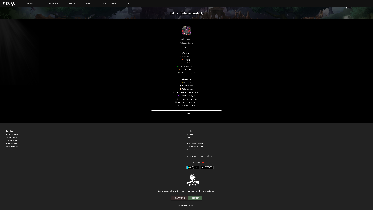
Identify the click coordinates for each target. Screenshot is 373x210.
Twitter (189, 137)
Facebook (190, 134)
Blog (88, 3)
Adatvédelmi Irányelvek (186, 205)
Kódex (72, 3)
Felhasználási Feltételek (195, 144)
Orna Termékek (109, 3)
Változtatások (11, 137)
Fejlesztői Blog (11, 143)
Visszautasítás (179, 198)
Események (32, 3)
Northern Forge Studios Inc (203, 156)
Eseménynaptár (12, 134)
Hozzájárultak (191, 150)
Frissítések (53, 3)
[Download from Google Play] (193, 168)
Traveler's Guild (12, 140)
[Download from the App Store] (208, 168)
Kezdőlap (9, 131)
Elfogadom (195, 198)
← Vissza (186, 114)
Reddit (189, 131)
